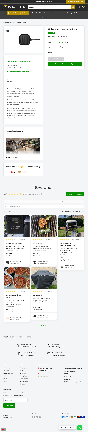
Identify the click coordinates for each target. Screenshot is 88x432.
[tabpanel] (23, 91)
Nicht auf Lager (56, 59)
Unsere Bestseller (8, 373)
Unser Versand (24, 378)
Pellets (5, 378)
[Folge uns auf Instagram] (37, 417)
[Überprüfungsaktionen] (27, 239)
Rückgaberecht (24, 376)
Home (5, 22)
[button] (43, 194)
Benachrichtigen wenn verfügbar (65, 64)
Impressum (23, 373)
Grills (4, 376)
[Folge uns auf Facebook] (33, 417)
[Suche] (73, 7)
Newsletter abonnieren (76, 1)
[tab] (12, 61)
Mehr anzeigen (14, 250)
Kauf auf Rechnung (25, 381)
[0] (83, 7)
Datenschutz (23, 368)
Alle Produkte (11, 22)
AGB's (21, 370)
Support (22, 384)
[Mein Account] (80, 7)
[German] (3, 429)
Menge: (50, 52)
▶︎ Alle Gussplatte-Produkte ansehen (18, 71)
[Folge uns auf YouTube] (40, 417)
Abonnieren (9, 405)
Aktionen (6, 370)
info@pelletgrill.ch (43, 376)
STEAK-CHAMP (52, 36)
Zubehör (5, 381)
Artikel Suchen (7, 368)
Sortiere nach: (66, 211)
